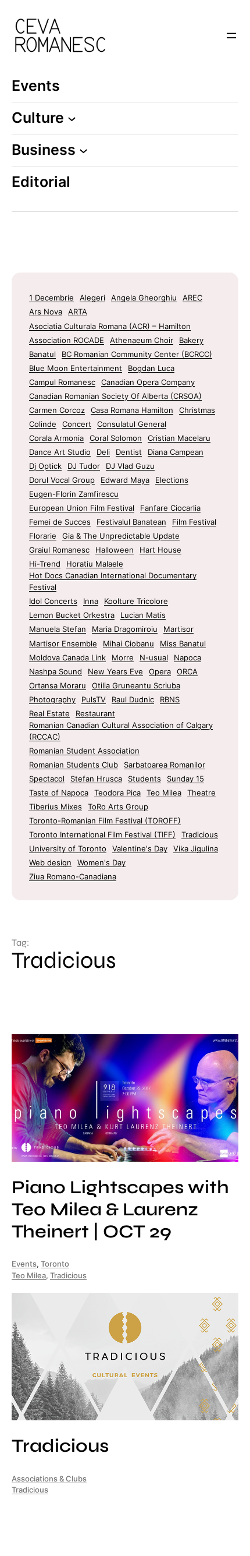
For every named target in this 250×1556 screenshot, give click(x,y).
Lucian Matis (143, 615)
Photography (52, 699)
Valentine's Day (139, 848)
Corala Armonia (56, 438)
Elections (171, 480)
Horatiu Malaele (94, 563)
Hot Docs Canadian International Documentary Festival (113, 581)
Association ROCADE (66, 340)
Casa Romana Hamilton (132, 410)
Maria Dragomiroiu (125, 629)
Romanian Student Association (84, 750)
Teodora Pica (117, 792)
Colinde (42, 424)
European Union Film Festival (81, 507)
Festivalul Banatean (131, 521)
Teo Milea (164, 792)
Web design (50, 862)
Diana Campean (175, 452)
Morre (123, 657)
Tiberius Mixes (55, 806)
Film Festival (194, 521)
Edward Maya (125, 480)
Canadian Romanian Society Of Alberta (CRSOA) (115, 396)
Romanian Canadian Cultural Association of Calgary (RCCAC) (121, 730)
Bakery (191, 340)
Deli (103, 452)
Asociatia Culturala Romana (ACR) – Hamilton (110, 326)
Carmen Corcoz (57, 410)
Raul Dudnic (133, 699)
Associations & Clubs (49, 1478)
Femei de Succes (60, 521)
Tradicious (199, 834)
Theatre (201, 792)
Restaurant (95, 713)
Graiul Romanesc (59, 549)
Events (24, 1264)
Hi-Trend (44, 563)
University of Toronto (67, 848)
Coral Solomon (116, 438)
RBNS (170, 699)
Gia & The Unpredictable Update (121, 535)
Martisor (178, 629)
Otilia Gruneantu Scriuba (136, 685)
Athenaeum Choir (141, 340)
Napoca (187, 657)
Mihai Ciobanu (128, 643)
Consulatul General (131, 424)
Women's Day (101, 862)
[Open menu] (231, 36)
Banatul (42, 354)
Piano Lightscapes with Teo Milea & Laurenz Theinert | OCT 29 (120, 1210)
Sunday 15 (185, 778)
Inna (90, 601)
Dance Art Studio (60, 452)
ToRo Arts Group (118, 806)
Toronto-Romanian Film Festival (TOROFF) (105, 820)
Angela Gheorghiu (144, 297)
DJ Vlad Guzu (130, 466)
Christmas (197, 410)
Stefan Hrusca (96, 778)
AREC (192, 297)
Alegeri (92, 297)
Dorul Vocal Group (62, 480)
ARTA (77, 311)
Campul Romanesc (62, 382)
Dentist (129, 452)
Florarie (42, 535)
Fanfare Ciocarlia (170, 507)
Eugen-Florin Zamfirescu (74, 493)
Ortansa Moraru (57, 685)
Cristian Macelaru (179, 438)
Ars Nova (45, 311)
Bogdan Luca (151, 368)
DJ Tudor (83, 466)
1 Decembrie (51, 297)
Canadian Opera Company (148, 382)
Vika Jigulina (195, 848)
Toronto (55, 1264)
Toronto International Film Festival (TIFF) (102, 834)
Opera (160, 671)
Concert (76, 424)
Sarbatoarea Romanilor (164, 764)
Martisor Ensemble (63, 643)
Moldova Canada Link (67, 657)
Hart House (160, 549)
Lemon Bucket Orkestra (72, 615)
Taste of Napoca (58, 792)
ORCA (187, 671)
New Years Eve (115, 671)
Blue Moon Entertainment (75, 368)
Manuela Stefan (57, 629)
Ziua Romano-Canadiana (72, 876)
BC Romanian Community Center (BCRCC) (137, 354)
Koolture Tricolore (136, 601)
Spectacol (47, 778)
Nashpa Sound (55, 671)
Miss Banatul (183, 643)
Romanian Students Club (73, 764)
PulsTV (93, 699)
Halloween (114, 549)
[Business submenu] (83, 150)
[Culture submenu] (71, 118)
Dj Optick (45, 466)
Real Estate (49, 713)
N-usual (154, 657)
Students (144, 778)
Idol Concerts (53, 601)
